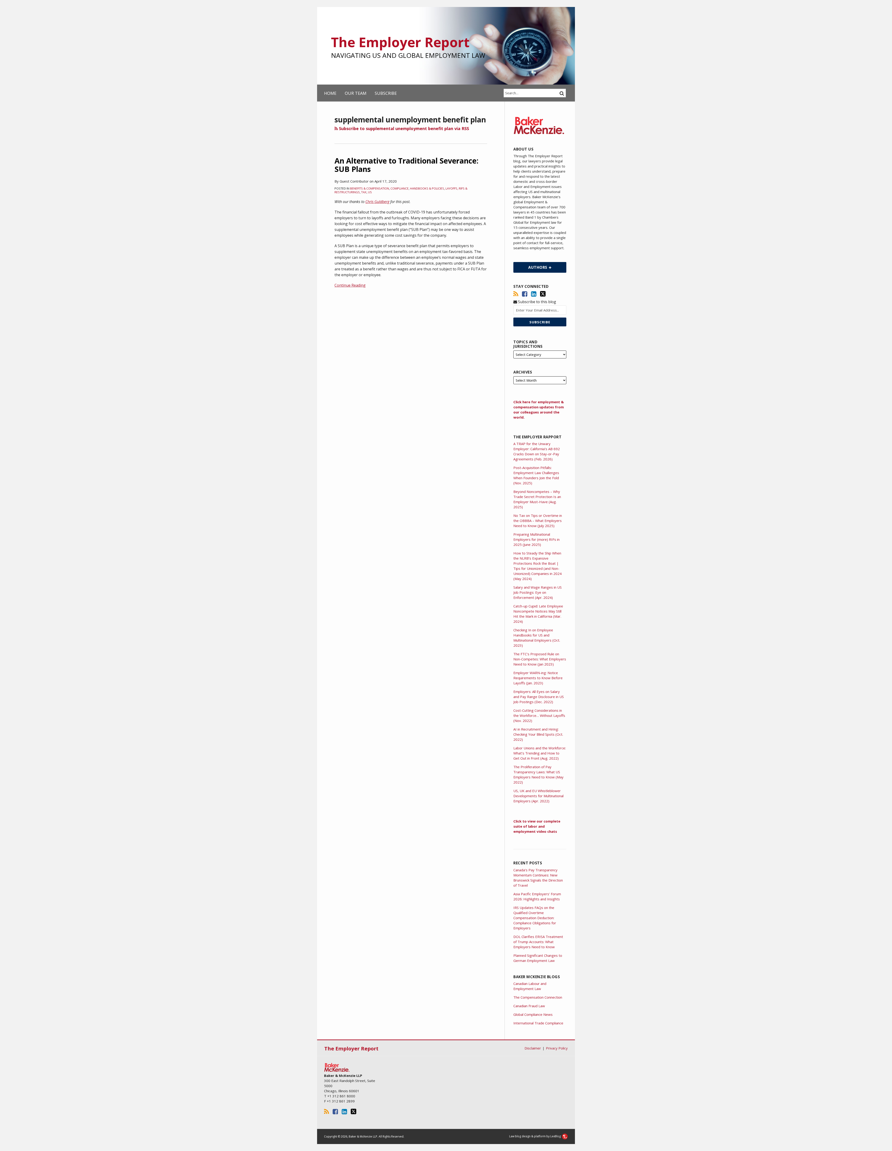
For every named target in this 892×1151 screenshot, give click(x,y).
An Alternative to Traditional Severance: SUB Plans (406, 165)
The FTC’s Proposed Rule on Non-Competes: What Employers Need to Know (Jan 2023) (539, 659)
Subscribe (386, 93)
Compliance (399, 188)
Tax (364, 192)
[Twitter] (543, 294)
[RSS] (515, 294)
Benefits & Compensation (369, 188)
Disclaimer (533, 1048)
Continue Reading (350, 285)
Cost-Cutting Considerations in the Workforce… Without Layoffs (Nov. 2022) (539, 715)
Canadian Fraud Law (529, 1005)
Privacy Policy (557, 1048)
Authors (530, 266)
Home (330, 93)
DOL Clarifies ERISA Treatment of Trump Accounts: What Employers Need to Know (538, 941)
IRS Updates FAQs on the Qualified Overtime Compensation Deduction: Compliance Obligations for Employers (534, 917)
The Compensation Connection (537, 997)
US (370, 192)
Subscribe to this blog (536, 302)
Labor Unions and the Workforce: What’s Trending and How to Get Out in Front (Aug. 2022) (539, 753)
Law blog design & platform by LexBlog (535, 1136)
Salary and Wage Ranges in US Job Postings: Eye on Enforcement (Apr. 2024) (537, 592)
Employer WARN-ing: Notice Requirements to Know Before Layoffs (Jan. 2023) (538, 677)
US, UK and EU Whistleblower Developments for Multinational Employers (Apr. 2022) (538, 795)
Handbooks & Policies (427, 188)
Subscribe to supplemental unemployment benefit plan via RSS (403, 128)
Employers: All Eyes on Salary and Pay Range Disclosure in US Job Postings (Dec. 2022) (538, 696)
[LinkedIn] (533, 294)
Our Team (355, 93)
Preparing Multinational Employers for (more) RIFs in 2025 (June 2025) (536, 539)
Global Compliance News (533, 1014)
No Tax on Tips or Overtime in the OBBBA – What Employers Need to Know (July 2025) (537, 520)
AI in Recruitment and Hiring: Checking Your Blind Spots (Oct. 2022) (538, 734)
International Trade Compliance (538, 1023)
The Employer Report (400, 42)
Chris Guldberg (377, 201)
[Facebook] (524, 294)
